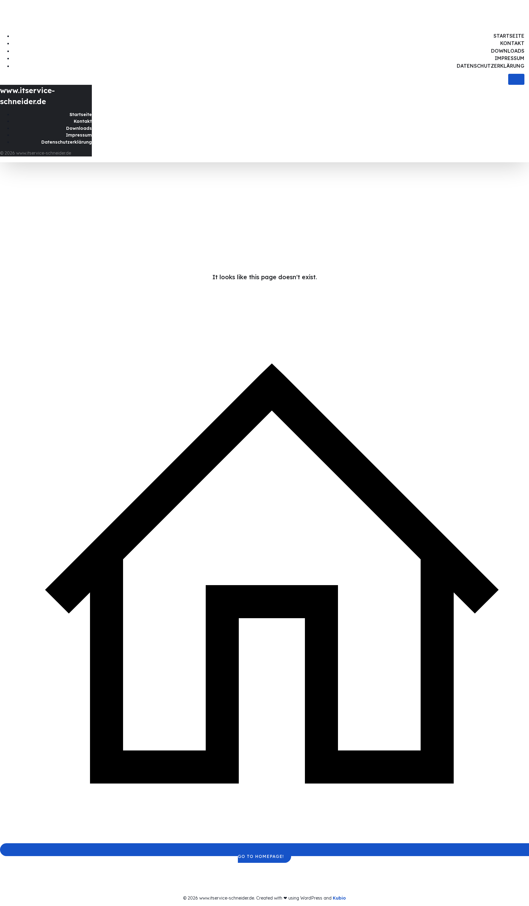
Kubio (339, 898)
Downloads (507, 51)
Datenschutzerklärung (490, 66)
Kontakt (512, 43)
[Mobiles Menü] (516, 79)
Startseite (508, 36)
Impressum (509, 58)
